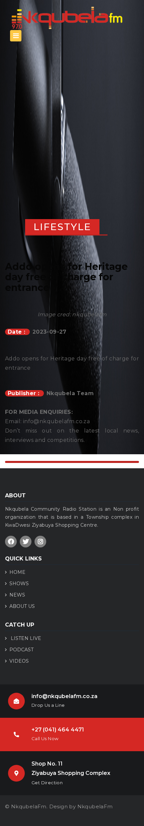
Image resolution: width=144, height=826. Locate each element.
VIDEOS (19, 661)
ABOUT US (22, 606)
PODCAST (21, 650)
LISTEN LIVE (25, 638)
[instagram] (40, 541)
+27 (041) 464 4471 (57, 729)
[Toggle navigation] (15, 35)
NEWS (17, 595)
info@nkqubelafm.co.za (64, 696)
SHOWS (19, 584)
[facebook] (11, 541)
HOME (17, 572)
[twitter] (25, 541)
